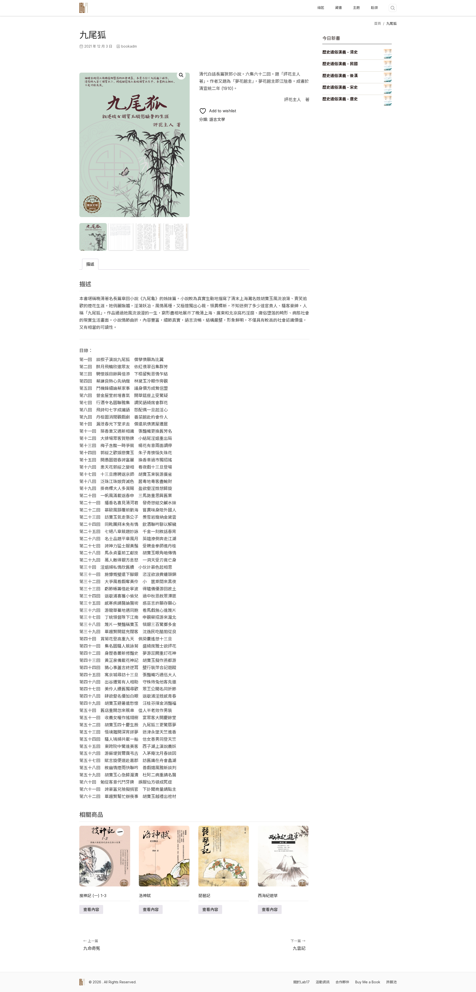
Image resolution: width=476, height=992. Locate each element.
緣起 (320, 7)
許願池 (391, 982)
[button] (181, 75)
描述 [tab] (90, 264)
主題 (356, 7)
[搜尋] (393, 8)
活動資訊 (322, 982)
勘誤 (374, 7)
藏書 (338, 7)
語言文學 (217, 119)
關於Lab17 (301, 982)
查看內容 (91, 909)
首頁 (377, 23)
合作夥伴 (342, 982)
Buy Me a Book (367, 982)
